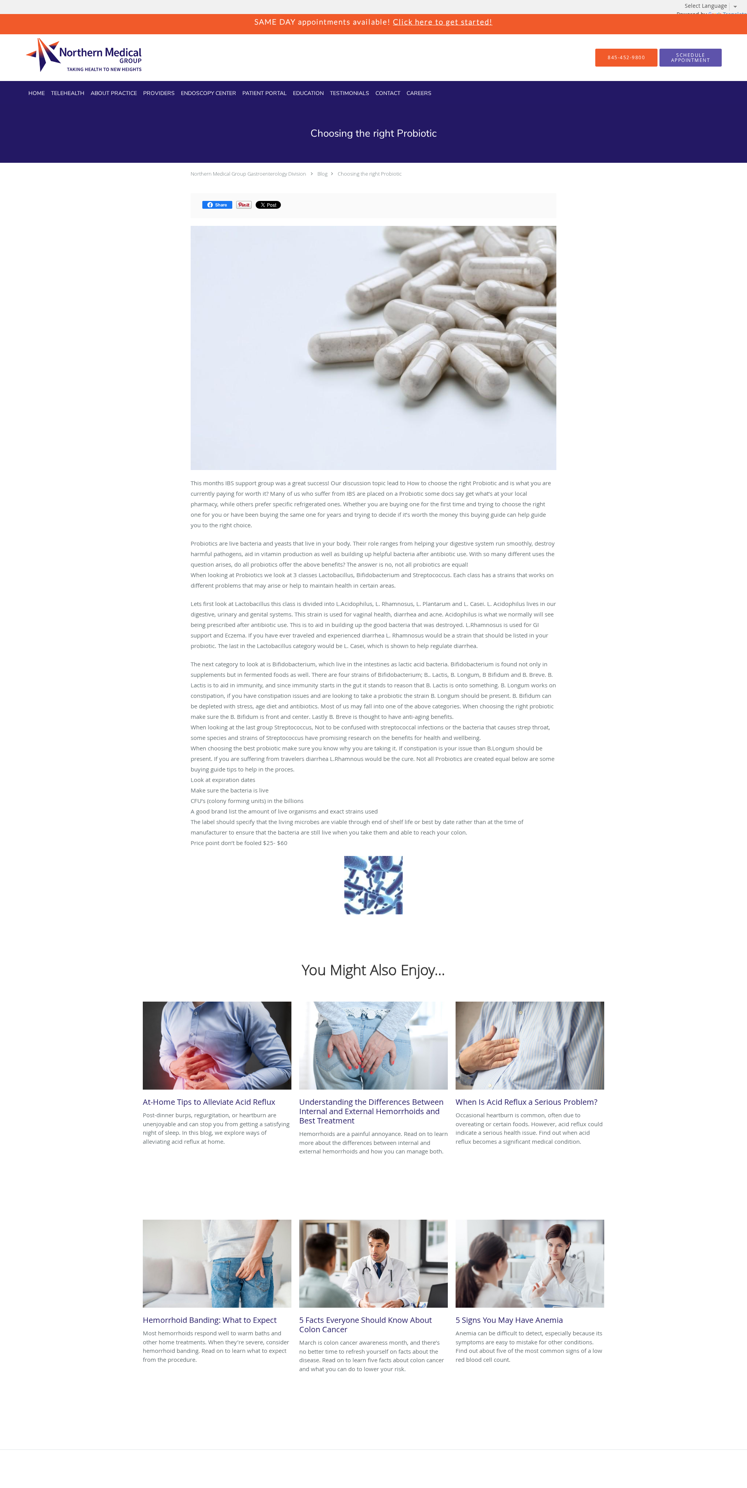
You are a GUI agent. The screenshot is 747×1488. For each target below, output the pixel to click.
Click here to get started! (443, 21)
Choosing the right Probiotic (370, 173)
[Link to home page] (70, 57)
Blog (322, 173)
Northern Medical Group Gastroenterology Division (248, 173)
